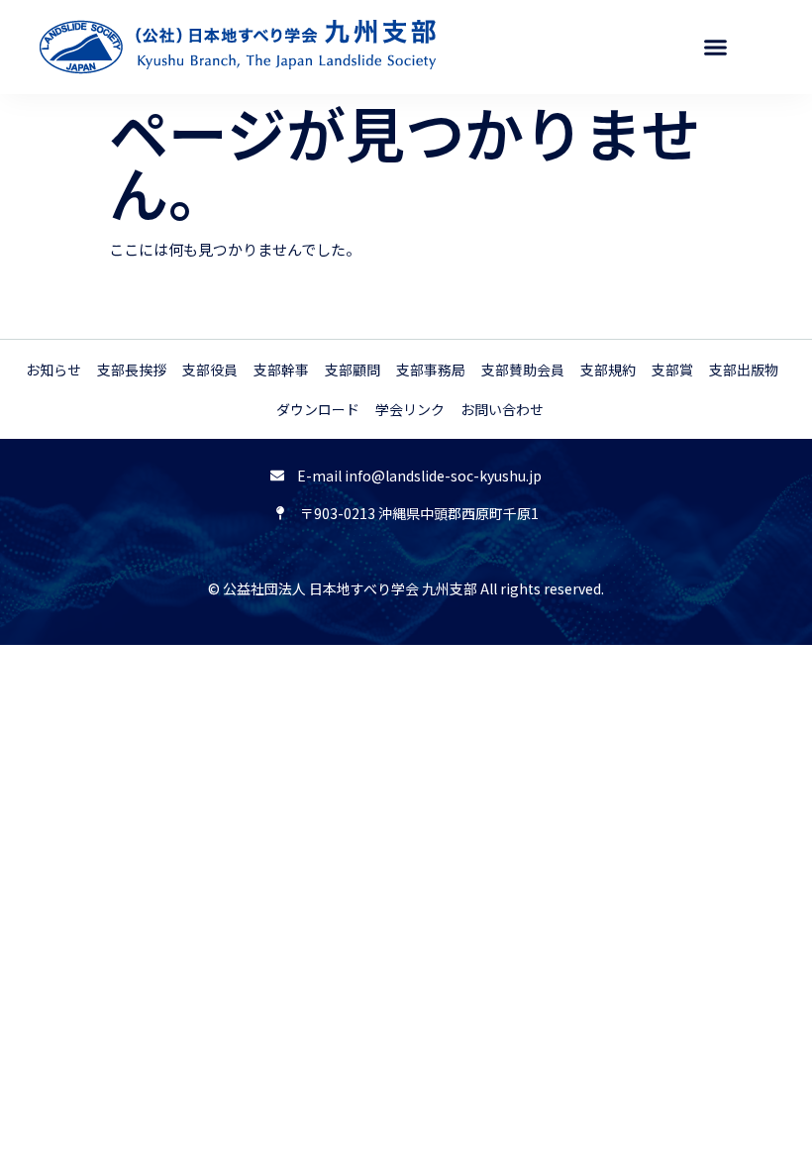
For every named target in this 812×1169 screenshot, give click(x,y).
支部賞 (672, 369)
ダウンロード (317, 409)
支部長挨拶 (131, 369)
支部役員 (210, 369)
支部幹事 (281, 369)
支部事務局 (430, 369)
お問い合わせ (502, 409)
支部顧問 (352, 369)
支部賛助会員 (522, 369)
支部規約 (608, 369)
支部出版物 (743, 369)
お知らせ (53, 369)
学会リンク (410, 409)
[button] (715, 47)
